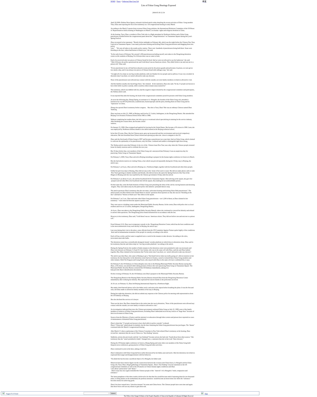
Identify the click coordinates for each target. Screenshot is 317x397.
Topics (119, 1)
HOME (113, 1)
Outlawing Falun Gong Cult (130, 1)
